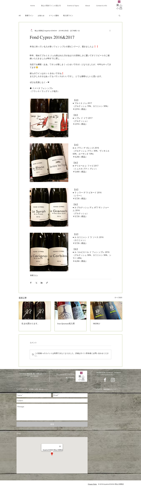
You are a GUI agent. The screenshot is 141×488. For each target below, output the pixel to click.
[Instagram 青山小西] (112, 379)
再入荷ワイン (68, 15)
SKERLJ (96, 323)
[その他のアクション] (110, 30)
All (20, 15)
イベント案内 (54, 15)
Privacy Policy (92, 484)
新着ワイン (29, 15)
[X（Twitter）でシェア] (36, 283)
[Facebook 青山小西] (105, 379)
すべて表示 (118, 297)
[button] (119, 15)
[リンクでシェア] (47, 283)
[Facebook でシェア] (31, 283)
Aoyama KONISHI (65, 374)
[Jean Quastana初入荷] (70, 310)
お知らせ (41, 15)
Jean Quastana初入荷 (66, 323)
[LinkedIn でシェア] (42, 283)
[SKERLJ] (106, 310)
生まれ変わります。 (30, 323)
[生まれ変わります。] (35, 310)
